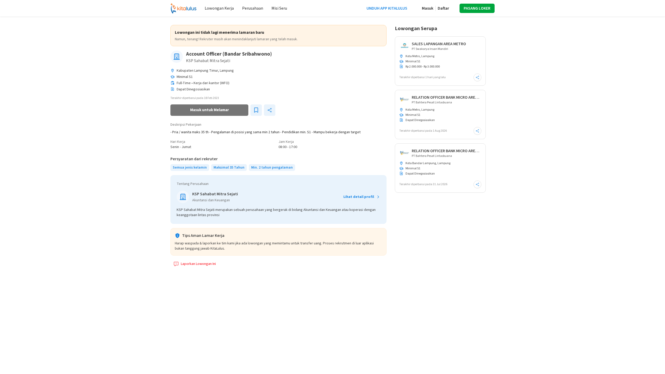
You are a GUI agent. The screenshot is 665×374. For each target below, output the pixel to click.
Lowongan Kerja (219, 8)
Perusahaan (252, 8)
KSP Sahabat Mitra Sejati (208, 61)
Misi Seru (279, 8)
